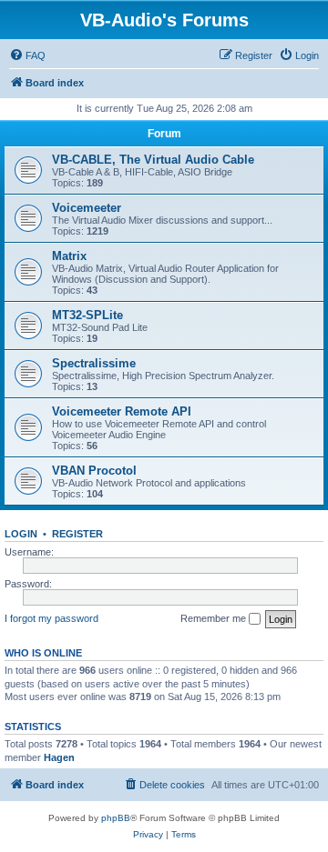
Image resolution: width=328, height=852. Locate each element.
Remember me (214, 618)
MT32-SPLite (87, 315)
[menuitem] (27, 55)
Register (77, 533)
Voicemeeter (86, 208)
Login (21, 533)
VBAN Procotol (94, 470)
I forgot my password (51, 618)
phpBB (115, 818)
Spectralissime (94, 363)
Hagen (59, 757)
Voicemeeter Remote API (121, 411)
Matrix (69, 256)
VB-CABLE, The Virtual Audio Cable (153, 159)
